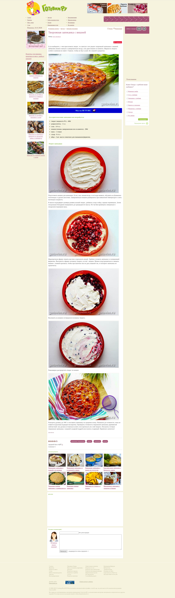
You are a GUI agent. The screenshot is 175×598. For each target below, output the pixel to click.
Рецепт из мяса (53, 569)
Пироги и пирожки (134, 105)
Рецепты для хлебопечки (92, 569)
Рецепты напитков (72, 576)
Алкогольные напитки (91, 566)
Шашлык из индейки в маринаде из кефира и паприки (36, 96)
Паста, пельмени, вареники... (75, 568)
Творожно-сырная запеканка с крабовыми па (57, 487)
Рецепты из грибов (72, 572)
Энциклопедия (108, 569)
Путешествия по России (110, 574)
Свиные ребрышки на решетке (36, 76)
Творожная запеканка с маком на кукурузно (92, 469)
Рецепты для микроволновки (93, 571)
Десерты (69, 569)
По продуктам (89, 574)
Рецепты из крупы (72, 571)
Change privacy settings (86, 581)
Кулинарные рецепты (53, 28)
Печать (111, 28)
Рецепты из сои (89, 568)
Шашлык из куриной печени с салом (36, 156)
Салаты (51, 566)
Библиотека (107, 568)
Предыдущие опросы (139, 123)
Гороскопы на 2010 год (110, 572)
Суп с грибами (132, 95)
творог (89, 441)
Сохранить (118, 42)
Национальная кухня (91, 572)
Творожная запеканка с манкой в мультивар (55, 469)
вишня (105, 441)
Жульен (130, 102)
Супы (50, 571)
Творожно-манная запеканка (72, 487)
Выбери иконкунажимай (54, 545)
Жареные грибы (133, 91)
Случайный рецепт (90, 576)
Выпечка (51, 568)
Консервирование (54, 576)
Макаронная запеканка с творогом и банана (112, 487)
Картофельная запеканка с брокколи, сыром (112, 469)
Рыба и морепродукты (55, 572)
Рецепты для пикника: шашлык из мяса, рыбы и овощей (35, 56)
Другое (130, 112)
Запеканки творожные (78, 441)
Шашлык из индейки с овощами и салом (36, 116)
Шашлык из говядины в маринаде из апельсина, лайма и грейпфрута (36, 136)
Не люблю (131, 115)
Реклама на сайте (108, 571)
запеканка (97, 441)
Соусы (69, 574)
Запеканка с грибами (134, 98)
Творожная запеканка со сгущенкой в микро (75, 469)
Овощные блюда (72, 566)
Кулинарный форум (109, 566)
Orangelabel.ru (53, 583)
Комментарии (118, 28)
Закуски (63, 28)
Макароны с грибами (134, 109)
